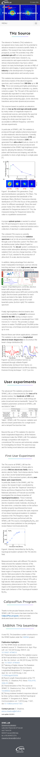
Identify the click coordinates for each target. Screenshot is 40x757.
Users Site (34, 2)
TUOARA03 (6, 691)
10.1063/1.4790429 (12, 663)
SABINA (26, 637)
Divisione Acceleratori (9, 725)
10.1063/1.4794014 (9, 652)
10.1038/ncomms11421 (13, 704)
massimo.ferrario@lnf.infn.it (11, 738)
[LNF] (5, 2)
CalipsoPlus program (10, 616)
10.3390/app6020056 (10, 675)
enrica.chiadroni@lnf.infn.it (11, 711)
